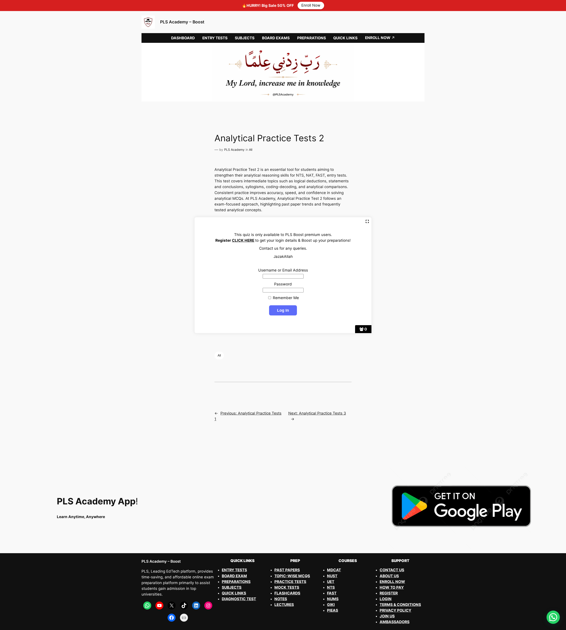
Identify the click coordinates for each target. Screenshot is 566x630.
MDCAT (334, 570)
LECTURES (284, 604)
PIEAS (332, 610)
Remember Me (285, 298)
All (250, 149)
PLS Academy (234, 149)
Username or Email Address (283, 270)
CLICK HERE (243, 240)
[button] (553, 617)
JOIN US (387, 616)
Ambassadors (394, 622)
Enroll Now (310, 5)
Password (283, 284)
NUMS (332, 599)
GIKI (331, 604)
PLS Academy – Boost (182, 22)
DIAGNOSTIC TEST (239, 599)
